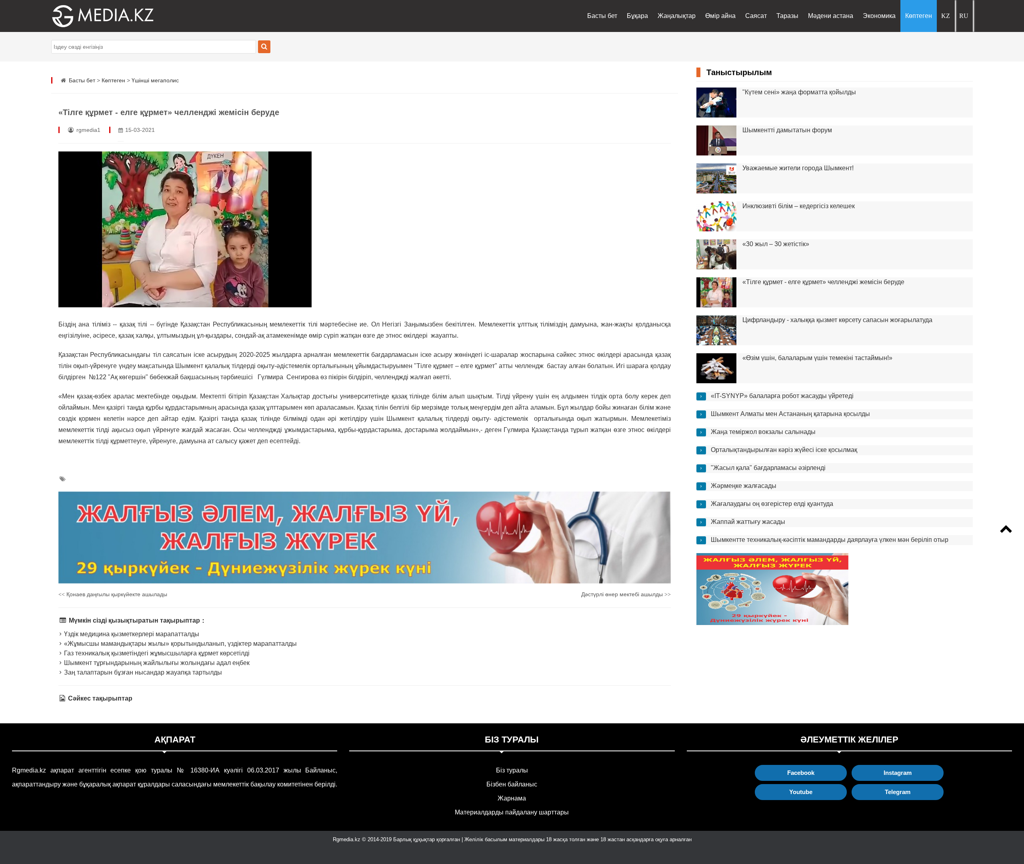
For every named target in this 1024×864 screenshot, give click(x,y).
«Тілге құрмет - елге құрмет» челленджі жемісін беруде (823, 282)
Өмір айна (720, 15)
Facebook (800, 772)
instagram (898, 772)
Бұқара (637, 15)
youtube (800, 791)
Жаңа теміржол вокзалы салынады (763, 431)
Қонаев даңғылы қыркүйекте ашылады (112, 594)
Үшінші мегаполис (155, 80)
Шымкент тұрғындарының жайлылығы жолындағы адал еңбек (156, 662)
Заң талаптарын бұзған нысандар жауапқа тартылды (142, 672)
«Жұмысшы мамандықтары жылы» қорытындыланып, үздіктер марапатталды (179, 643)
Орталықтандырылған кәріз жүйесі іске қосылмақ (784, 449)
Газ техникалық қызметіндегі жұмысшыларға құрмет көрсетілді (156, 653)
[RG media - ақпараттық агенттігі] (91, 16)
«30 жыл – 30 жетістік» (775, 244)
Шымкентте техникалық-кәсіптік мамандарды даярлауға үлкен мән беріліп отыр (829, 539)
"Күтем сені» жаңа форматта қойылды (799, 92)
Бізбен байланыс (511, 784)
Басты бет (602, 15)
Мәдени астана (830, 15)
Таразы (787, 15)
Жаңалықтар (677, 15)
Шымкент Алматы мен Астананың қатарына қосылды (790, 413)
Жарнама (512, 798)
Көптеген (918, 15)
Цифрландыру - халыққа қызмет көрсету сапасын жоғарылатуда (837, 320)
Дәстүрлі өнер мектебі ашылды (626, 594)
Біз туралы (512, 770)
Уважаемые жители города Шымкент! (798, 168)
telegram (897, 791)
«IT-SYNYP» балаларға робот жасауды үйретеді (782, 395)
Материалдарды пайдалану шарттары (512, 812)
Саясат (756, 15)
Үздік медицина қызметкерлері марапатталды (130, 634)
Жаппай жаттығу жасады (748, 521)
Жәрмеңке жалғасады (743, 485)
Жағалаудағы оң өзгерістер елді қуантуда (772, 503)
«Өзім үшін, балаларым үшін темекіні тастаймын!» (817, 357)
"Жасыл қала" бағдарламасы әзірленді (768, 467)
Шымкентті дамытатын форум (787, 130)
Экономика (879, 15)
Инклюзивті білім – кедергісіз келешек (798, 206)
